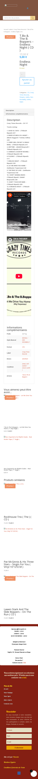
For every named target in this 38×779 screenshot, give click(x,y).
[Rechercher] (32, 18)
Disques (22, 97)
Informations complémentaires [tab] (17, 114)
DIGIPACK (25, 359)
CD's (23, 347)
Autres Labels (8, 700)
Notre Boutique (8, 693)
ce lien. (24, 677)
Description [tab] (10, 110)
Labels (11, 29)
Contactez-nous (8, 704)
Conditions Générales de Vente (14, 767)
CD (28, 92)
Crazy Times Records (20, 29)
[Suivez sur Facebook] (19, 773)
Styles (21, 102)
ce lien (24, 663)
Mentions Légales (10, 762)
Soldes (29, 99)
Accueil (6, 29)
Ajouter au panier (27, 81)
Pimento (16, 757)
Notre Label (7, 696)
